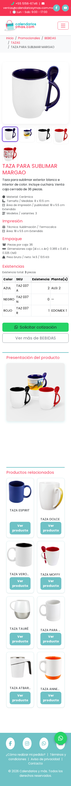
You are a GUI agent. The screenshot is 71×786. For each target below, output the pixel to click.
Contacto (35, 763)
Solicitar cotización (38, 327)
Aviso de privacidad (45, 759)
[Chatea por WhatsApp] (60, 738)
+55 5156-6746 (26, 4)
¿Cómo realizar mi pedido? (25, 755)
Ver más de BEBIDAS (35, 338)
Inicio (10, 38)
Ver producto (20, 528)
